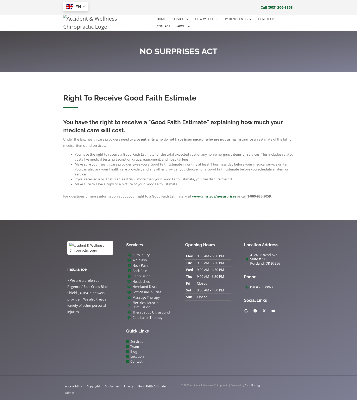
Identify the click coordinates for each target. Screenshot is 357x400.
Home (161, 19)
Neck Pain (140, 265)
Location (137, 356)
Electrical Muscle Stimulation (145, 305)
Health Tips (267, 19)
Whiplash (139, 260)
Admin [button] (69, 393)
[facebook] (255, 310)
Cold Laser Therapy (147, 318)
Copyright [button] (93, 386)
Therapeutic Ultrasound (151, 312)
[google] (246, 310)
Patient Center (236, 19)
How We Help (205, 19)
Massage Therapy (146, 297)
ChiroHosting (252, 385)
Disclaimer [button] (112, 386)
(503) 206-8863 (261, 287)
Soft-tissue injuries (146, 292)
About (182, 26)
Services (179, 19)
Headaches (141, 281)
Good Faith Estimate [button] (152, 386)
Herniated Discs (144, 287)
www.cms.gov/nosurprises (214, 196)
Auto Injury (141, 255)
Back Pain (139, 271)
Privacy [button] (128, 386)
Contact (163, 26)
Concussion (141, 276)
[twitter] (264, 310)
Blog (133, 351)
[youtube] (273, 310)
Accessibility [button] (73, 386)
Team (134, 346)
